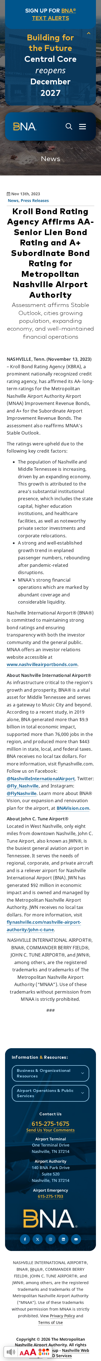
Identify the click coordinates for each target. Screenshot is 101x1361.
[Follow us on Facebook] (25, 1239)
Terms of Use (50, 1322)
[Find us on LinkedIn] (63, 1239)
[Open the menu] (82, 127)
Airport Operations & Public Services (45, 1093)
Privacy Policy (62, 1315)
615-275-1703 (50, 1196)
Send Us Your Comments (50, 1130)
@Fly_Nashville (23, 786)
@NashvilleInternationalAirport (41, 778)
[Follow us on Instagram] (50, 1239)
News (13, 200)
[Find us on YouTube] (76, 1239)
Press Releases (35, 200)
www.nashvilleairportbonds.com (42, 664)
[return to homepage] (25, 127)
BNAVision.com (73, 808)
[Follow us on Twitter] (38, 1239)
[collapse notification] (89, 33)
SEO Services (59, 1355)
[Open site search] (69, 127)
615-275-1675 (50, 1123)
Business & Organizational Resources (43, 1073)
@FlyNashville (21, 793)
